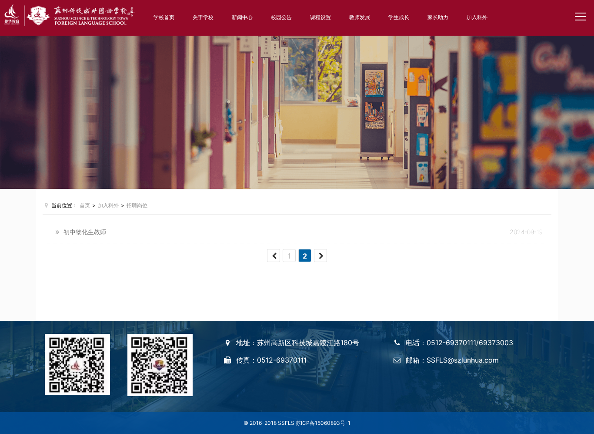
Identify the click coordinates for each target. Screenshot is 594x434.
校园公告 (281, 17)
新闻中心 (242, 17)
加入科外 (477, 17)
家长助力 (437, 17)
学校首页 (164, 17)
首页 (85, 205)
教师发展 (359, 17)
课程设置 (320, 17)
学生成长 (398, 17)
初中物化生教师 (84, 232)
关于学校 (203, 17)
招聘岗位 (137, 205)
